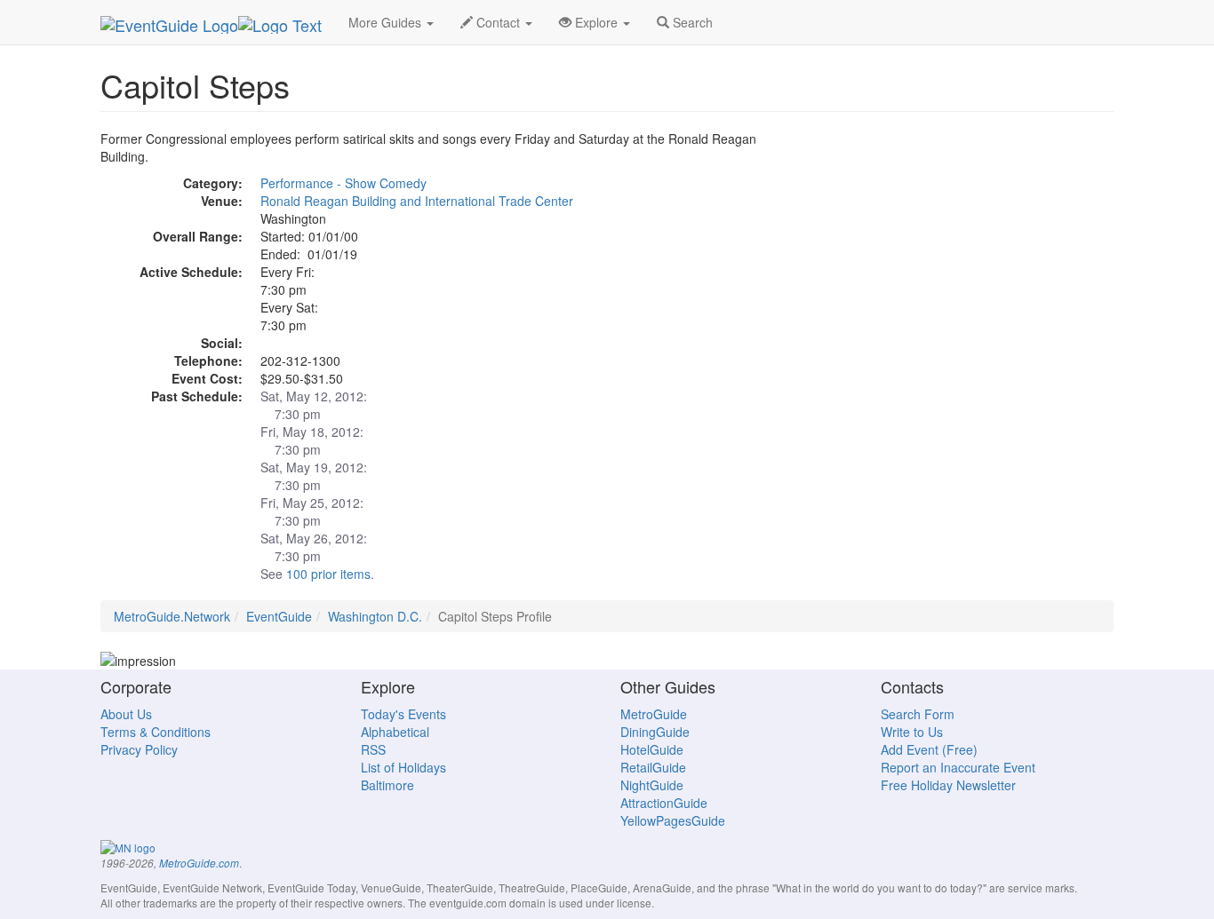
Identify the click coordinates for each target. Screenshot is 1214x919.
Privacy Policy (139, 749)
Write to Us (912, 732)
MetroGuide (653, 714)
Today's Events (403, 714)
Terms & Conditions (155, 732)
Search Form (917, 714)
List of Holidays (403, 767)
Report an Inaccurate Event (958, 767)
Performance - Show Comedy (343, 183)
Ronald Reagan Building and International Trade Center (416, 201)
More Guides (386, 22)
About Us (126, 714)
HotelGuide (651, 749)
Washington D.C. (375, 616)
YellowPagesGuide (672, 820)
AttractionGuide (663, 803)
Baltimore (387, 785)
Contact (498, 22)
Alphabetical (395, 732)
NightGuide (651, 785)
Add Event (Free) (929, 749)
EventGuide (279, 616)
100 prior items (328, 573)
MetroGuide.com (199, 863)
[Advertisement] (954, 254)
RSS (373, 749)
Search (691, 22)
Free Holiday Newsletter (948, 785)
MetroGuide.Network (172, 616)
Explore (596, 22)
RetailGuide (653, 767)
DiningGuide (655, 732)
